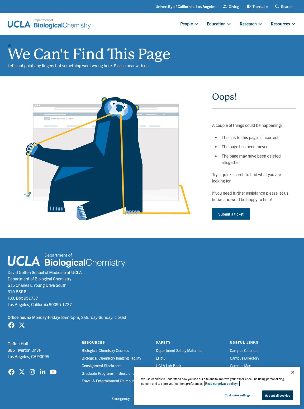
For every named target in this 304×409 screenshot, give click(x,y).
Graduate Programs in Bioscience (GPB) (114, 373)
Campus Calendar (244, 350)
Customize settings (237, 395)
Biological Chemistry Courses (105, 350)
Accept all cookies (277, 395)
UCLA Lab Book (168, 365)
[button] (257, 6)
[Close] (292, 372)
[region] (217, 386)
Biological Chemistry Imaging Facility (111, 358)
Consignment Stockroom (101, 365)
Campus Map (240, 365)
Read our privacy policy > (222, 383)
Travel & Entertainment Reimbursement (114, 380)
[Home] (9, 44)
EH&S (161, 358)
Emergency (121, 398)
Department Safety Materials (179, 350)
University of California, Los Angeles (185, 6)
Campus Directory (244, 358)
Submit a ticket (231, 214)
